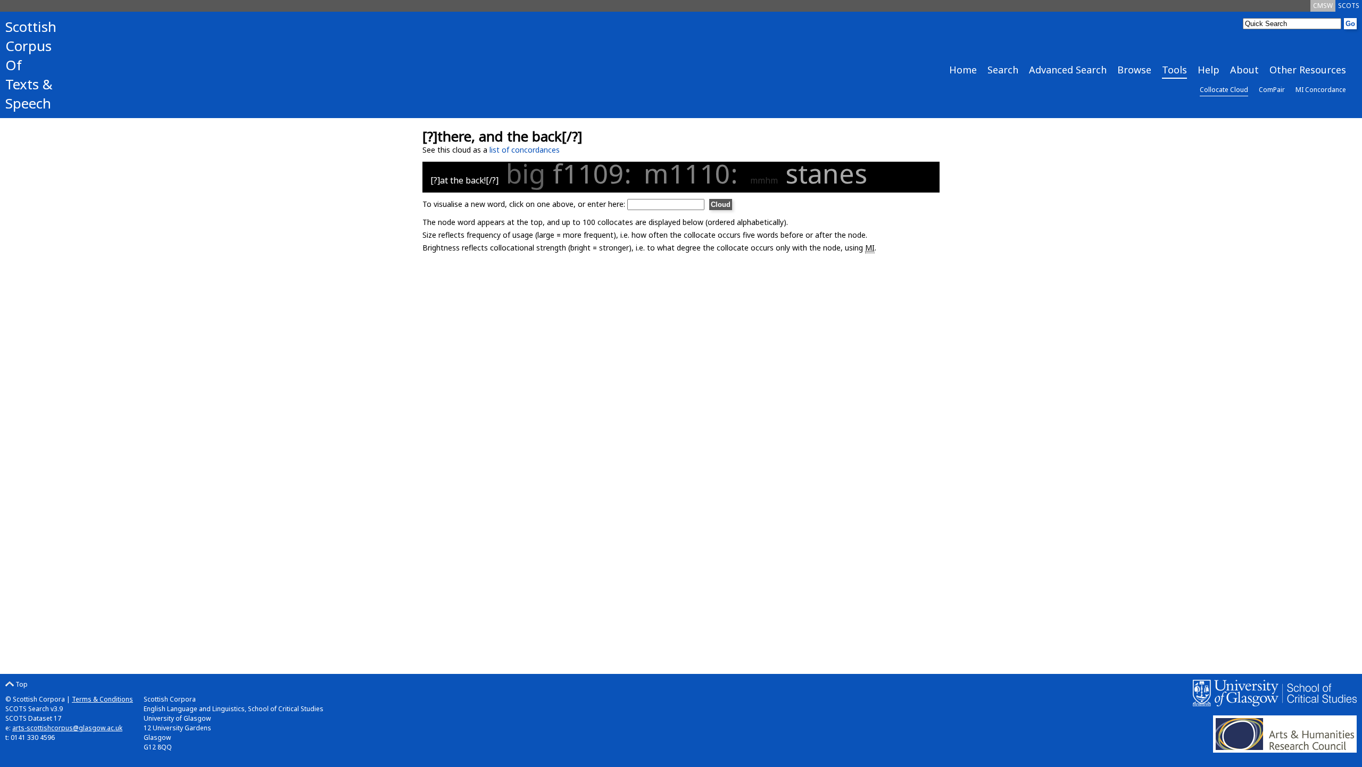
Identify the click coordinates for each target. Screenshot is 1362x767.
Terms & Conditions (102, 699)
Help (1208, 69)
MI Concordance (1320, 89)
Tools (1174, 69)
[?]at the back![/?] (464, 180)
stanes (826, 173)
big (525, 173)
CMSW (1323, 5)
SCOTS (1348, 5)
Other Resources (1307, 69)
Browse (1134, 69)
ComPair (1272, 89)
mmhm (764, 180)
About (1244, 69)
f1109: (595, 173)
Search (1002, 69)
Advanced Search (1068, 69)
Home (963, 69)
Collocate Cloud (1224, 89)
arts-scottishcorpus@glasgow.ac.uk (67, 727)
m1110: (694, 173)
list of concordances (524, 150)
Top (21, 684)
